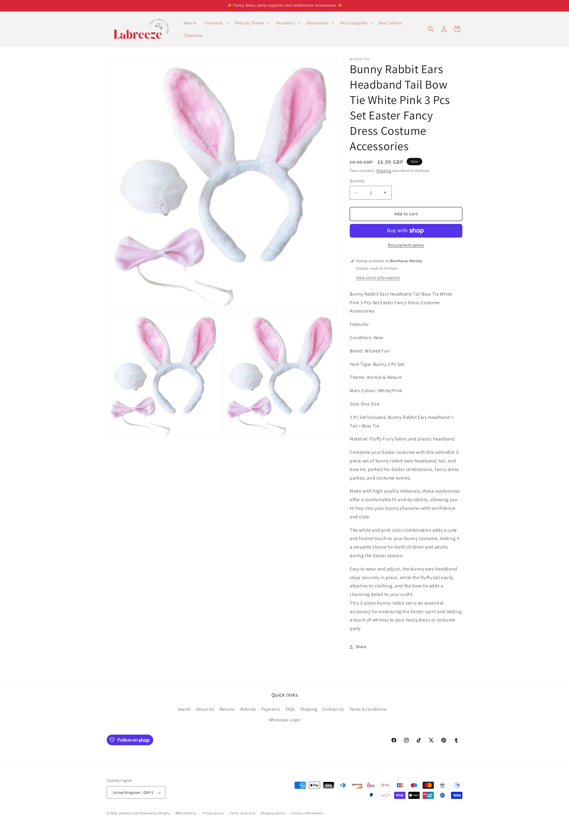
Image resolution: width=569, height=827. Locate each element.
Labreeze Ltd (128, 813)
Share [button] (361, 646)
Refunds (248, 709)
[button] (215, 23)
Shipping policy (273, 813)
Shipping (383, 170)
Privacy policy (213, 813)
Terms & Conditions (368, 709)
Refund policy (185, 813)
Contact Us (333, 709)
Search (184, 709)
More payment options (406, 245)
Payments (270, 709)
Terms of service (242, 813)
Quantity (357, 180)
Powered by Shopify (154, 813)
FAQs (290, 709)
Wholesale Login (285, 719)
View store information (378, 277)
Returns (227, 709)
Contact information (307, 813)
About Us (205, 709)
